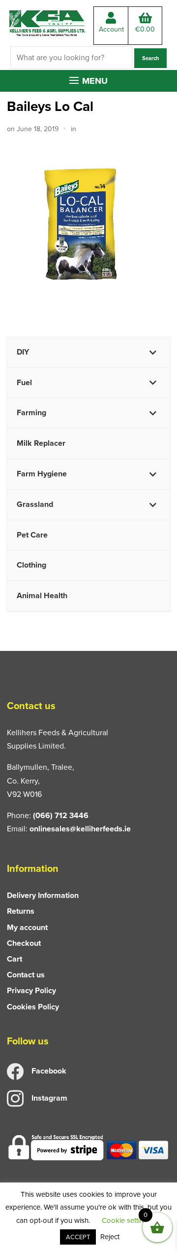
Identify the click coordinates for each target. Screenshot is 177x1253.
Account (111, 29)
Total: (145, 29)
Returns (20, 911)
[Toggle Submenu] (153, 352)
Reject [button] (109, 1236)
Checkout (24, 943)
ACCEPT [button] (78, 1237)
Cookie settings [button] (126, 1220)
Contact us (26, 974)
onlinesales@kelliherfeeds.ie (80, 828)
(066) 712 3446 (60, 815)
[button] (88, 81)
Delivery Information (43, 895)
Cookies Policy (33, 1006)
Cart (14, 959)
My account (27, 927)
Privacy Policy (31, 990)
